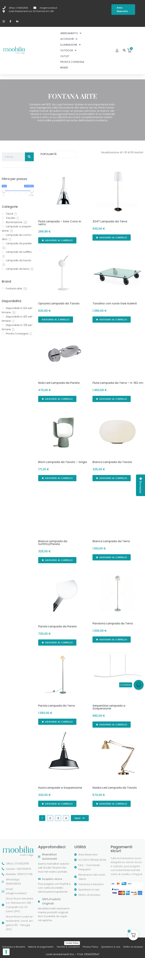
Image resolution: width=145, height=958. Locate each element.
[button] (124, 50)
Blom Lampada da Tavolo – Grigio (62, 462)
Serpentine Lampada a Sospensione (108, 707)
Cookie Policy (72, 943)
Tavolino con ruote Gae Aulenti (114, 303)
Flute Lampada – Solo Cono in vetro (59, 222)
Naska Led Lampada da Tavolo (114, 788)
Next (78, 818)
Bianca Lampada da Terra (111, 541)
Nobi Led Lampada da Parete (59, 383)
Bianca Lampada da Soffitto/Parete (52, 542)
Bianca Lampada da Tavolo (112, 462)
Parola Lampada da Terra (56, 706)
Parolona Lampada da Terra (112, 623)
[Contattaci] (139, 685)
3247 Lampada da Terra (109, 221)
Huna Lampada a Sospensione (60, 788)
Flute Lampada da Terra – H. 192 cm (117, 383)
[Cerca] (29, 156)
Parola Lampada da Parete (57, 626)
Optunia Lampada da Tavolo (59, 303)
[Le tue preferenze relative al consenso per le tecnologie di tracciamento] (6, 951)
